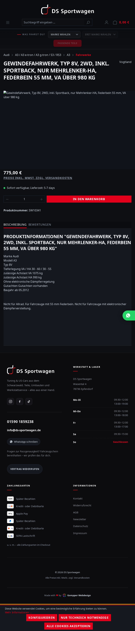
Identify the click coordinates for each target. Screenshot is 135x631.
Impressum (80, 533)
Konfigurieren (41, 618)
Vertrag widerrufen (24, 469)
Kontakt (77, 498)
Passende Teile (68, 43)
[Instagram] (10, 401)
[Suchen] (88, 22)
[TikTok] (28, 401)
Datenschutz (80, 526)
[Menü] (8, 22)
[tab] (15, 225)
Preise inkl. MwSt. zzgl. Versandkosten (38, 178)
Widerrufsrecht (82, 505)
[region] (67, 128)
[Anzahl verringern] (7, 199)
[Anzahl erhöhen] (41, 199)
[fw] (67, 128)
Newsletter (79, 519)
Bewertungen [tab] (39, 225)
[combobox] (53, 22)
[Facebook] (19, 401)
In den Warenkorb (89, 199)
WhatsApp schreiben (26, 441)
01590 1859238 (20, 421)
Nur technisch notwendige (85, 618)
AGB (75, 512)
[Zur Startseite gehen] (67, 9)
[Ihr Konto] (106, 22)
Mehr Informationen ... (18, 612)
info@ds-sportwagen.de (24, 430)
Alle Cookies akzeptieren (69, 626)
